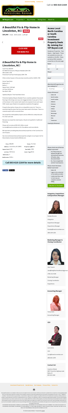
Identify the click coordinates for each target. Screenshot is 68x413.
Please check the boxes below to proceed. (54, 167)
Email (49, 78)
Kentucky (53, 111)
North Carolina (54, 97)
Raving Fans (42, 19)
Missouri (53, 116)
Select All (53, 95)
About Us (51, 19)
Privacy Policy (46, 385)
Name (50, 64)
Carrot (43, 411)
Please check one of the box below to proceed (56, 148)
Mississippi (54, 113)
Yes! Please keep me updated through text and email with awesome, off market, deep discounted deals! (57, 155)
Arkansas (53, 104)
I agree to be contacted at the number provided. (57, 173)
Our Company (37, 385)
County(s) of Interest (54, 123)
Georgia (53, 106)
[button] (2, 42)
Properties (19, 19)
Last (57, 69)
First (48, 69)
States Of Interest (53, 92)
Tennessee (54, 120)
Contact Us (55, 385)
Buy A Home (31, 19)
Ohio (52, 118)
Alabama (53, 102)
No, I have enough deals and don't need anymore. (57, 162)
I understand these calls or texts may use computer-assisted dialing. (57, 179)
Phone (50, 72)
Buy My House (29, 385)
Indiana (53, 109)
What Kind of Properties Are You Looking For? (56, 85)
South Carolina (54, 99)
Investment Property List (17, 385)
